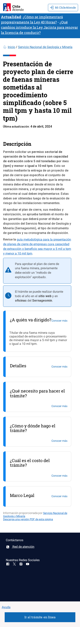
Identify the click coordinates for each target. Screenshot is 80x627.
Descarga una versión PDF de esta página (28, 519)
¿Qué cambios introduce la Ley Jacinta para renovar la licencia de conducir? (39, 27)
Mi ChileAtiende (65, 7)
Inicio (11, 47)
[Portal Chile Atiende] (13, 6)
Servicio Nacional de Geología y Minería (45, 47)
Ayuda (6, 607)
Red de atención (23, 547)
